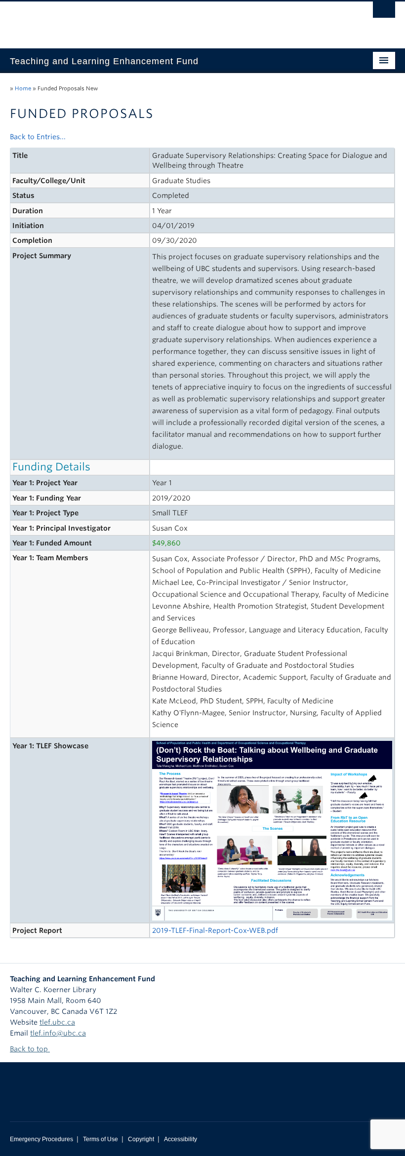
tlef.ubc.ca (57, 1022)
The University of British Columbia (173, 20)
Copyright (141, 1139)
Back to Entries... (38, 137)
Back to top (30, 1049)
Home (23, 88)
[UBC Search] (384, 12)
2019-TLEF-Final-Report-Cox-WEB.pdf (215, 930)
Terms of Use (100, 1139)
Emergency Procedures (41, 1139)
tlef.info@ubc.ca (58, 1033)
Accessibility (180, 1139)
